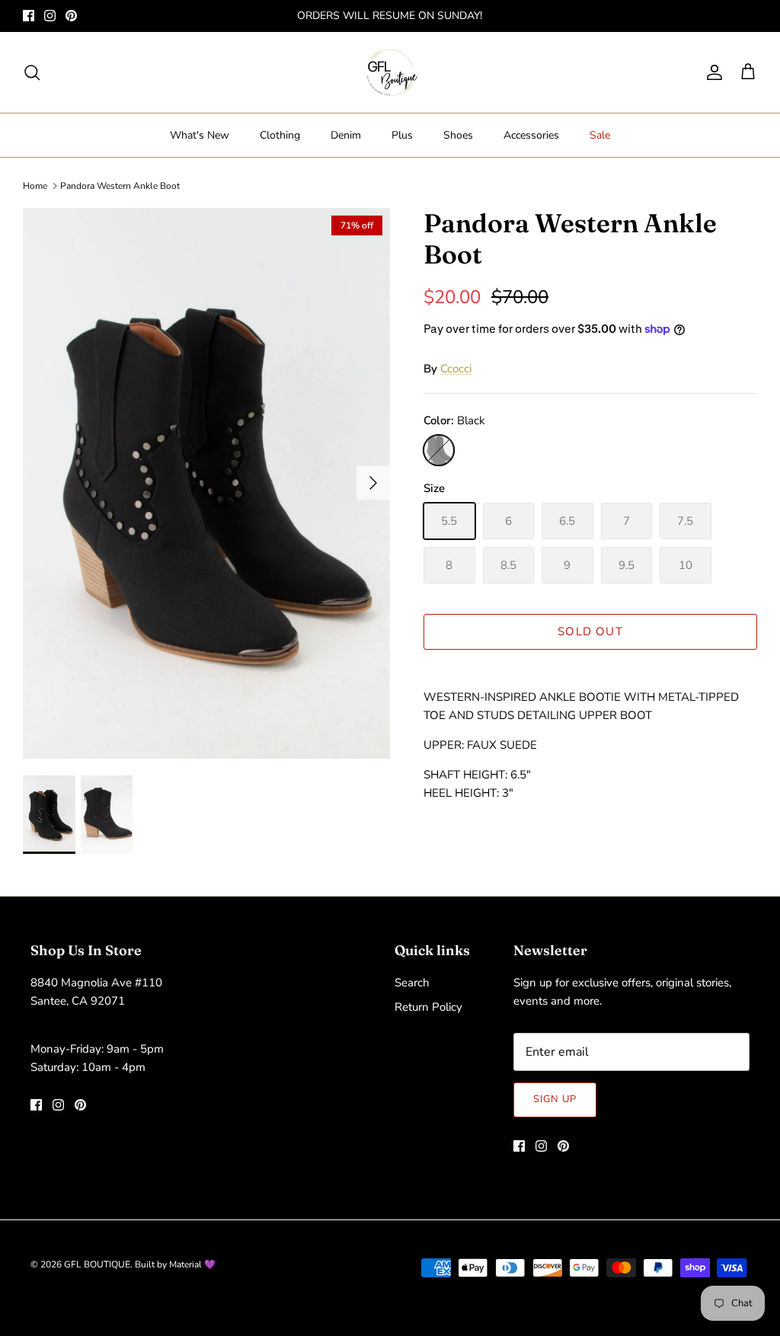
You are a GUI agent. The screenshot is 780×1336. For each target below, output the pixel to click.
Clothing (280, 135)
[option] (206, 483)
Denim (346, 135)
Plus (402, 135)
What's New (199, 135)
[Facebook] (28, 15)
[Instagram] (50, 15)
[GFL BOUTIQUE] (390, 72)
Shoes (458, 135)
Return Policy (428, 1007)
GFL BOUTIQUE (97, 1264)
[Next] (373, 483)
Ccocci (456, 368)
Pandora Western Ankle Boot (120, 186)
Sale (600, 135)
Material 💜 (192, 1264)
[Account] (711, 72)
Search (412, 982)
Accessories (531, 135)
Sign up (555, 1099)
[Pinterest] (71, 15)
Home (35, 186)
